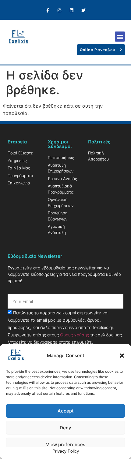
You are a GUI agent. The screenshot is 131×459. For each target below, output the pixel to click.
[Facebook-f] (48, 11)
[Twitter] (83, 11)
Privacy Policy (65, 451)
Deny (65, 428)
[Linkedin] (71, 11)
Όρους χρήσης (74, 334)
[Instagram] (60, 11)
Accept (66, 411)
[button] (122, 356)
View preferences (65, 444)
